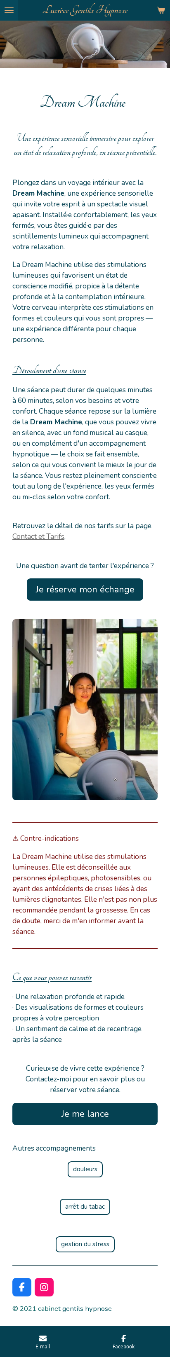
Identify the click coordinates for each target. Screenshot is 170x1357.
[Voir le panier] (161, 10)
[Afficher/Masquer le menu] (9, 10)
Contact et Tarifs (38, 536)
